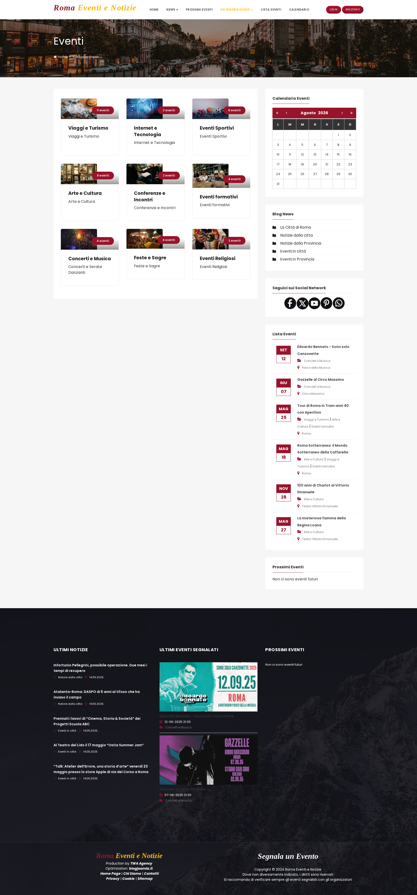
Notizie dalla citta (296, 235)
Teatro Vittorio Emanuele (320, 506)
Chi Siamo (132, 873)
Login (333, 9)
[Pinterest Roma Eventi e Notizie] (326, 303)
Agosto (309, 113)
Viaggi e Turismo (88, 128)
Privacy (112, 878)
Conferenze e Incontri (149, 196)
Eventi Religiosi (217, 258)
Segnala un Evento (288, 856)
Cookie (128, 878)
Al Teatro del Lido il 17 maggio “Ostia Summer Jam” (99, 745)
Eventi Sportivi (217, 128)
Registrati (353, 9)
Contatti (151, 873)
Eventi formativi (219, 197)
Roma (306, 433)
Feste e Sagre (150, 258)
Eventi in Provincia (297, 259)
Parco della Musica (316, 368)
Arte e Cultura (85, 193)
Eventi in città (293, 251)
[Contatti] (339, 303)
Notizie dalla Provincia (300, 243)
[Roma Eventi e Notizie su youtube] (314, 303)
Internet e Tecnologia (147, 131)
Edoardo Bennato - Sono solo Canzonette (197, 716)
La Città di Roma (295, 227)
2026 (323, 113)
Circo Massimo (313, 394)
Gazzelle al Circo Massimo (320, 379)
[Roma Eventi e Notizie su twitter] (302, 303)
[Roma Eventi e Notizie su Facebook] (290, 303)
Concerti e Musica (89, 259)
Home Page (110, 873)
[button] (172, 9)
